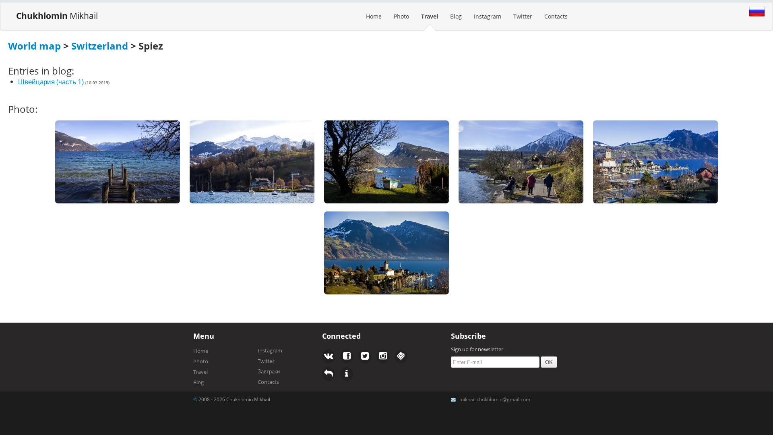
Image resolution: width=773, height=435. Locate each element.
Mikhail (57, 15)
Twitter (522, 16)
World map (34, 45)
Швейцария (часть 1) (51, 81)
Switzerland (99, 45)
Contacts (556, 16)
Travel (429, 16)
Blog (456, 16)
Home (374, 16)
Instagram (487, 16)
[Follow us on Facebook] (328, 356)
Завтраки (269, 371)
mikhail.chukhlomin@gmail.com (494, 399)
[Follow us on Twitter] (346, 356)
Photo (401, 16)
